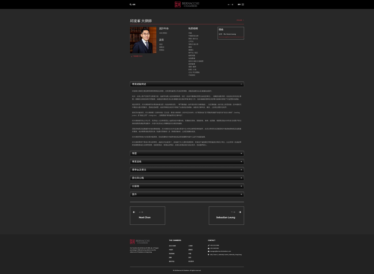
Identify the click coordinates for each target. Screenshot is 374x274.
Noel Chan (145, 215)
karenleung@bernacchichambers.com (231, 37)
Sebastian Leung (225, 215)
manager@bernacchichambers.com (220, 251)
